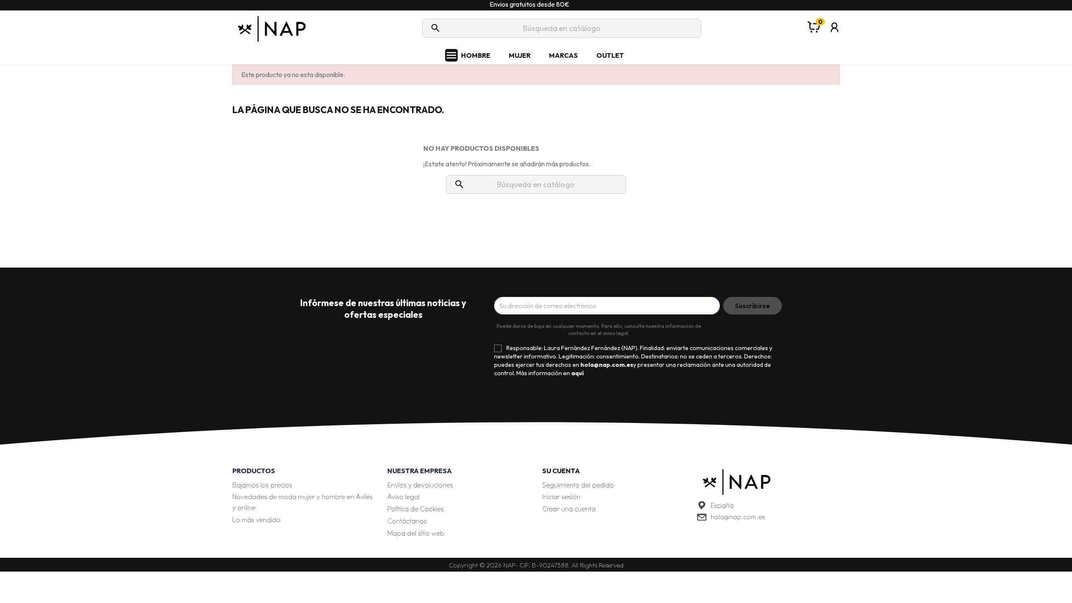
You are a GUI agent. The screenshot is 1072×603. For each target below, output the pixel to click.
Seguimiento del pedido (578, 485)
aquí (577, 373)
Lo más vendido (256, 519)
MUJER (520, 55)
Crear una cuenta (568, 509)
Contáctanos (407, 521)
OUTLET (610, 55)
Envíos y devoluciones (420, 485)
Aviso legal (403, 496)
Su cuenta (561, 470)
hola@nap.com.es (738, 517)
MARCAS (563, 55)
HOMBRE (475, 55)
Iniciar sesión (561, 496)
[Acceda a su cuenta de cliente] (835, 38)
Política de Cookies (415, 509)
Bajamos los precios (262, 485)
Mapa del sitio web (415, 533)
